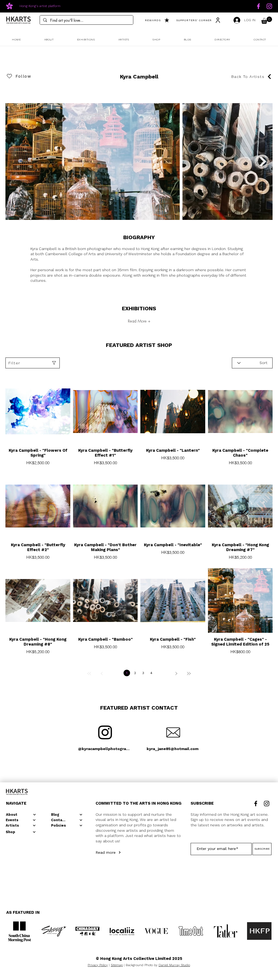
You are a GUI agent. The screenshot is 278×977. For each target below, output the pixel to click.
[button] (266, 20)
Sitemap (117, 965)
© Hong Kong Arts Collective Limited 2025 (139, 958)
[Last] (188, 673)
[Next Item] (263, 161)
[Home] (258, 6)
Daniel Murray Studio (174, 965)
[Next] (176, 673)
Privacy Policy (98, 965)
